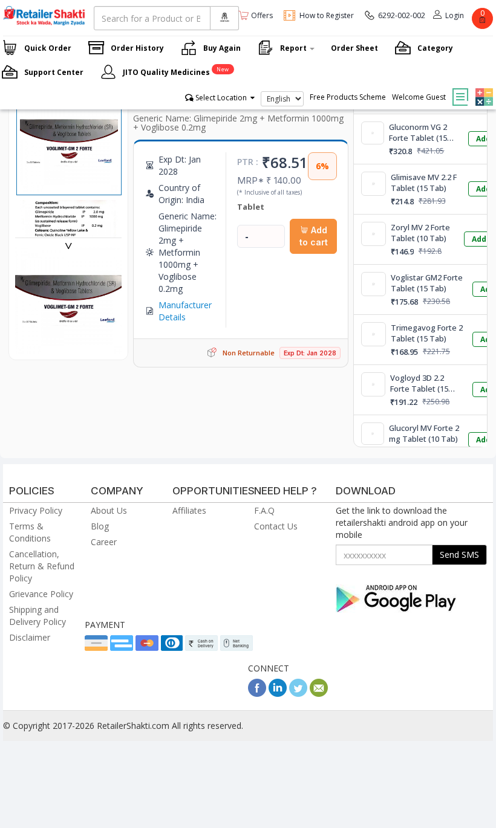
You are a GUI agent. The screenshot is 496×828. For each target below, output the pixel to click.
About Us (109, 510)
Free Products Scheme (348, 97)
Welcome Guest (419, 97)
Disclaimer (29, 637)
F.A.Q (264, 510)
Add (479, 239)
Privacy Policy (35, 510)
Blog (100, 526)
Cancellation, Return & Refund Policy (41, 566)
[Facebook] (257, 693)
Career (104, 542)
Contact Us (276, 526)
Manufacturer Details (185, 311)
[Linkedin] (278, 693)
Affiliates (189, 510)
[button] (482, 88)
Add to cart (313, 236)
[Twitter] (298, 693)
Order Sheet (354, 48)
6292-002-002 (401, 15)
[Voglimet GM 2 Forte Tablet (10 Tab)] (68, 347)
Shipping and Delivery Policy (37, 615)
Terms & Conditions (30, 532)
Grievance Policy (41, 594)
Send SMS (459, 554)
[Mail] (319, 693)
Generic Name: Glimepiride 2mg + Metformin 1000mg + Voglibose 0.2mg (238, 122)
